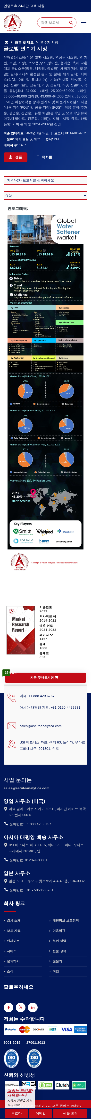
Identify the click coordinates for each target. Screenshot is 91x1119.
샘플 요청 (70, 1113)
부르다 (16, 1113)
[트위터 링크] (20, 1007)
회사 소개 (13, 920)
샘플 (18, 157)
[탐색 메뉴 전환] (83, 25)
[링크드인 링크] (33, 1007)
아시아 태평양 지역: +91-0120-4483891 (50, 707)
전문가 (57, 961)
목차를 (46, 157)
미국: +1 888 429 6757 (37, 696)
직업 (55, 971)
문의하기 (13, 961)
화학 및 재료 (24, 42)
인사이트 (13, 941)
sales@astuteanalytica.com (41, 726)
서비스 (11, 951)
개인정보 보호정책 (65, 920)
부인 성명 (59, 941)
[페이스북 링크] (8, 1007)
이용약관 (58, 930)
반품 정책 (59, 951)
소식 (9, 971)
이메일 (41, 1113)
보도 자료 (13, 930)
